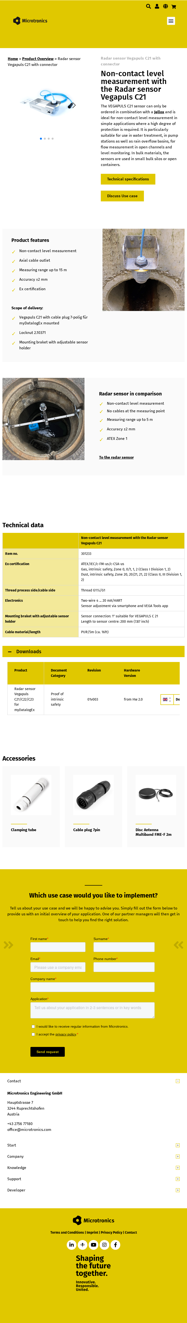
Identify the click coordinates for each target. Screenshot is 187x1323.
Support (14, 1179)
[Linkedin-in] (71, 1245)
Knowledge (16, 1167)
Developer (16, 1190)
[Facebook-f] (115, 1245)
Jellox (159, 112)
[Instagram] (104, 1245)
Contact (14, 1081)
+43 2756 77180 (20, 1123)
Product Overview (38, 58)
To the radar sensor (116, 457)
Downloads (28, 651)
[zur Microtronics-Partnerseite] (157, 6)
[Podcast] (82, 1245)
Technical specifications (128, 179)
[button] (148, 6)
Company (15, 1156)
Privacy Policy (111, 1232)
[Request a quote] (173, 6)
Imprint (92, 1232)
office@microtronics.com (29, 1129)
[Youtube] (93, 1245)
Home (13, 58)
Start (11, 1145)
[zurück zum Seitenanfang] (158, 1297)
